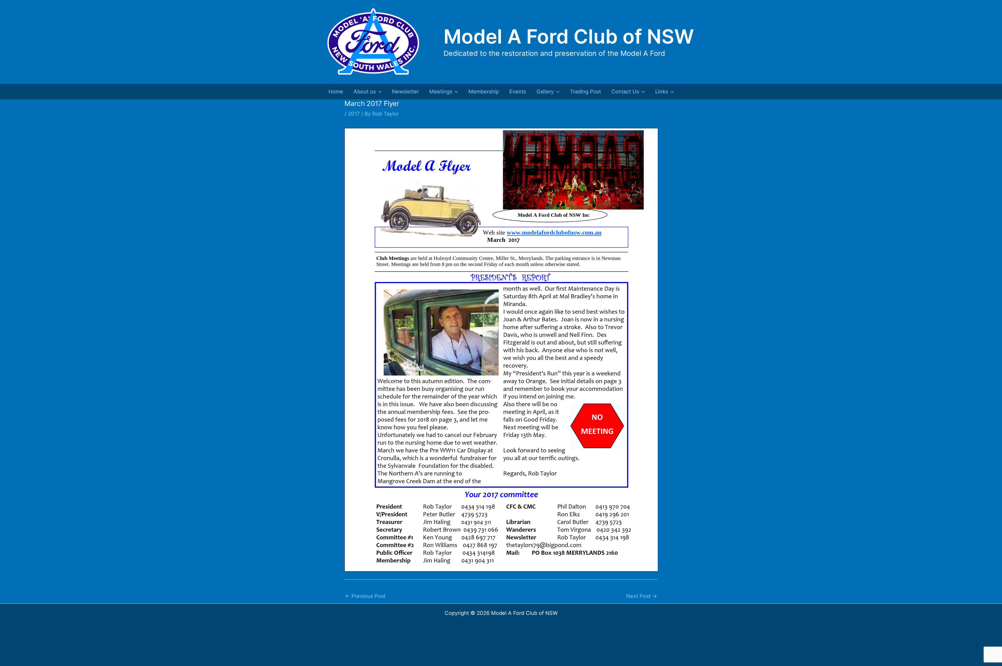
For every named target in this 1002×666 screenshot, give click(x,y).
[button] (378, 91)
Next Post (641, 596)
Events (517, 91)
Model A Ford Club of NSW (569, 36)
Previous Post (365, 596)
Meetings (440, 91)
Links (661, 91)
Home (336, 91)
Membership (483, 91)
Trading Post (585, 91)
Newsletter (405, 91)
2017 (354, 114)
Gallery (545, 91)
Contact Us (625, 91)
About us (365, 91)
